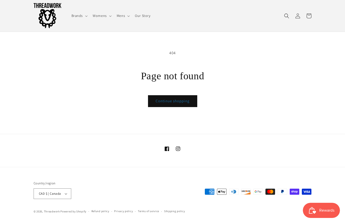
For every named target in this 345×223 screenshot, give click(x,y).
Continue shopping (173, 100)
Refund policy (100, 211)
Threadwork (52, 211)
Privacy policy (123, 211)
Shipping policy (174, 211)
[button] (79, 15)
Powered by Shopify (73, 211)
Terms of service (148, 211)
